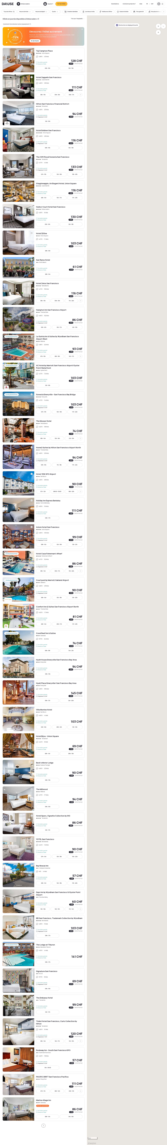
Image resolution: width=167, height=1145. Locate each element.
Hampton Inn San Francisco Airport (43, 319)
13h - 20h (71, 571)
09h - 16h (47, 68)
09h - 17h (71, 95)
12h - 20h (71, 700)
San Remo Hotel (43, 267)
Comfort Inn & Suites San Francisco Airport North (43, 616)
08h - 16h (47, 251)
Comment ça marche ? (129, 4)
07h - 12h (43, 491)
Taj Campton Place (43, 60)
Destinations (115, 4)
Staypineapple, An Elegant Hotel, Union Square (43, 191)
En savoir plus (35, 41)
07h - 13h (43, 174)
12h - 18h (71, 224)
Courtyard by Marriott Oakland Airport (43, 589)
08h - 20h (71, 491)
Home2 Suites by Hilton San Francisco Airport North (43, 457)
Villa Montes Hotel (43, 719)
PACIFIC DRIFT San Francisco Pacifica (43, 1084)
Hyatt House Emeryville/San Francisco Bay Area (43, 667)
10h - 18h (47, 385)
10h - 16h (47, 121)
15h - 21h (74, 544)
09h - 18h (57, 95)
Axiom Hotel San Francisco (43, 536)
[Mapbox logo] (92, 1143)
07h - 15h (43, 356)
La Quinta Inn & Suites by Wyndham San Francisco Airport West (43, 347)
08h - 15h (43, 95)
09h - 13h (71, 1091)
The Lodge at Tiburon (43, 954)
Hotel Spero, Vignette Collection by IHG (43, 823)
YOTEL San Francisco (43, 848)
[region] (127, 580)
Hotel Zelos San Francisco (43, 293)
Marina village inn (43, 1109)
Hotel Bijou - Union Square (43, 745)
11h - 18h (59, 465)
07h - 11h (42, 1091)
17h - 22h (74, 412)
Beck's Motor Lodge (43, 772)
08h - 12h (57, 1091)
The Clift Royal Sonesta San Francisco (43, 166)
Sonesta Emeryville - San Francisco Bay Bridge (43, 404)
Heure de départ (40, 11)
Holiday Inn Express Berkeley (43, 510)
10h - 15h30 (48, 1067)
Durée (54, 11)
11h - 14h (71, 909)
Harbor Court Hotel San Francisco (43, 216)
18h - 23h (74, 174)
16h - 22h (75, 856)
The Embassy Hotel (43, 1005)
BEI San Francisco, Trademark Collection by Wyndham (43, 927)
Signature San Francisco (43, 980)
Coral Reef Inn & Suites (43, 642)
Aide (140, 4)
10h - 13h (57, 909)
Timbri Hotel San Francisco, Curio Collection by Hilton (43, 1031)
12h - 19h (71, 68)
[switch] (71, 12)
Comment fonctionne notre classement (16, 24)
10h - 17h (59, 198)
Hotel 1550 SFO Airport (43, 483)
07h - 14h (43, 856)
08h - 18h (57, 356)
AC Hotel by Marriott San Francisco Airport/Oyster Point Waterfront (43, 376)
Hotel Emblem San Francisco (43, 140)
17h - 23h (74, 198)
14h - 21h (71, 650)
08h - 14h (43, 198)
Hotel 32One (43, 243)
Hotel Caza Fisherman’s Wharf (43, 563)
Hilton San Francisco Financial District (43, 113)
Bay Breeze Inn (43, 875)
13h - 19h (74, 727)
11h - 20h (71, 301)
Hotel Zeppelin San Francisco (43, 87)
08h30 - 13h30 (57, 491)
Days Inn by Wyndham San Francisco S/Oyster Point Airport (43, 901)
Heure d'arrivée (23, 11)
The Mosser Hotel (43, 430)
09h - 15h (47, 148)
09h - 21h (43, 327)
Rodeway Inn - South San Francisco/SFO (43, 1059)
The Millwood (43, 798)
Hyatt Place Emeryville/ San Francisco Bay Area (43, 692)
